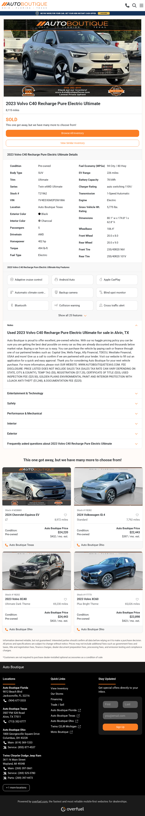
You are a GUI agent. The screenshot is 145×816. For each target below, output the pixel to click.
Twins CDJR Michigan (64, 726)
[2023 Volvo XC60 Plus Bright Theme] (108, 571)
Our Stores (57, 693)
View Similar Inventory (72, 143)
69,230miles (60, 604)
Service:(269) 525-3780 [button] (21, 773)
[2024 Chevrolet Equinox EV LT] (36, 486)
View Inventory (59, 688)
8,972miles (61, 519)
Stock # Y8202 (12, 594)
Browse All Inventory (72, 133)
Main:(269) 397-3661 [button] (20, 768)
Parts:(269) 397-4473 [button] (20, 777)
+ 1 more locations (16, 787)
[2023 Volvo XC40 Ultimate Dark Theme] (36, 571)
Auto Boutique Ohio (62, 721)
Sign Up (120, 727)
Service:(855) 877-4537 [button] (21, 747)
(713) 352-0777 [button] (17, 721)
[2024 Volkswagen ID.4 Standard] (108, 486)
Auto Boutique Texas (63, 715)
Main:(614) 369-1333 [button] (20, 742)
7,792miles (133, 519)
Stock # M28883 (13, 510)
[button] (127, 5)
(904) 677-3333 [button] (17, 700)
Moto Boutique (59, 732)
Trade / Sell (57, 704)
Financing (56, 699)
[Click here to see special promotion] (72, 13)
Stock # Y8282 (84, 510)
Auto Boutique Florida (64, 710)
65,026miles (132, 604)
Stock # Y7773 (84, 594)
